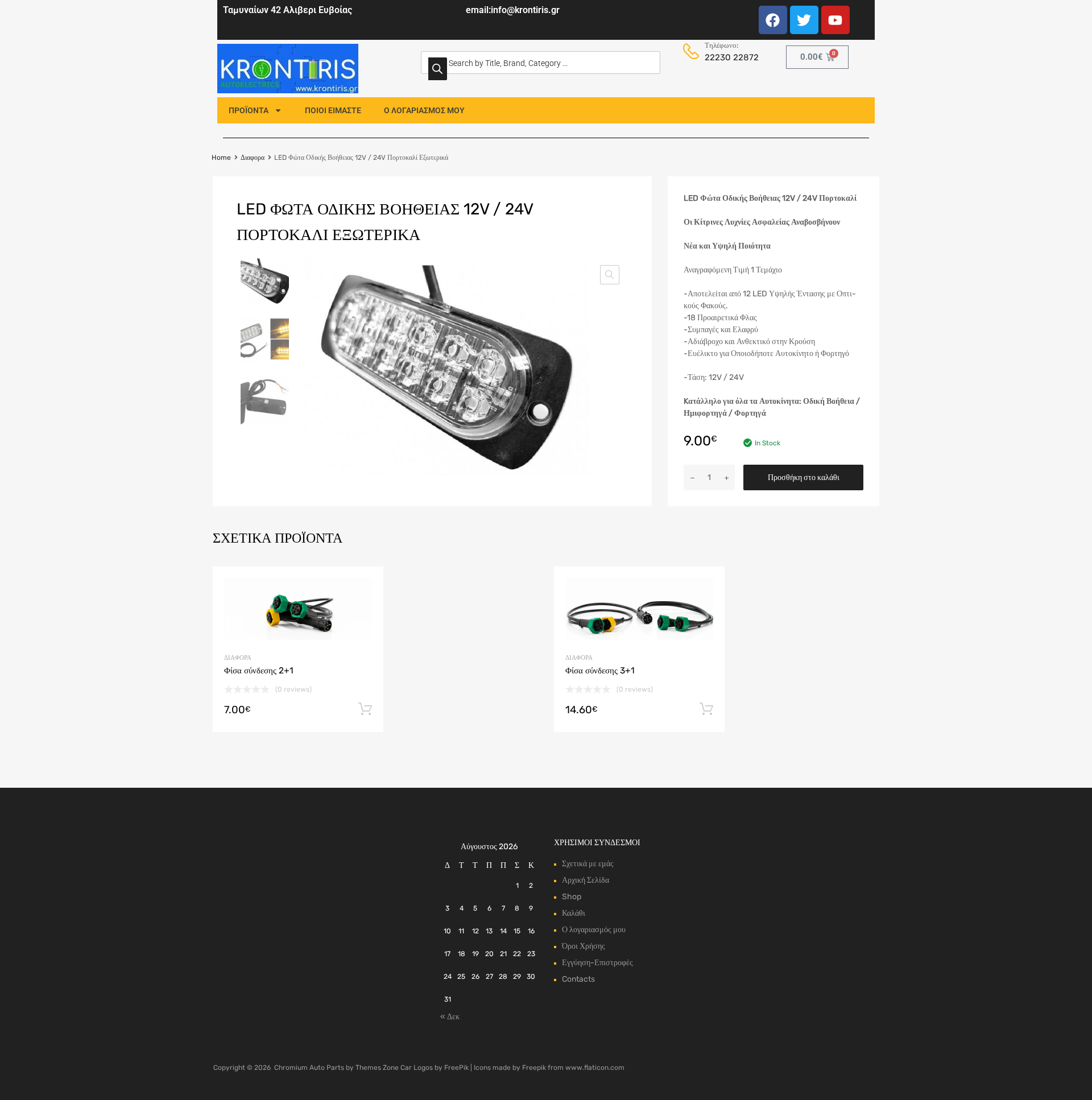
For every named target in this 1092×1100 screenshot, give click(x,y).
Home (221, 158)
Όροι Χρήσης (583, 946)
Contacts (578, 979)
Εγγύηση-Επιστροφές (597, 962)
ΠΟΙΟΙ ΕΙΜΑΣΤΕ (333, 110)
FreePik (456, 1068)
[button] (609, 274)
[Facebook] (773, 20)
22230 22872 (729, 57)
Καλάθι (573, 913)
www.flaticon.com (594, 1068)
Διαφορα (252, 158)
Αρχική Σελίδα (585, 880)
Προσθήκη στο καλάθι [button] (365, 709)
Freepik (534, 1068)
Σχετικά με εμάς (588, 864)
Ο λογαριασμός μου (594, 929)
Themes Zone (377, 1068)
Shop (571, 896)
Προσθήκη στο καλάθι (803, 477)
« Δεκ (450, 1017)
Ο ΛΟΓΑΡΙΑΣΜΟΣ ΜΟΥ (424, 110)
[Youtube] (835, 20)
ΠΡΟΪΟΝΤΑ (248, 110)
